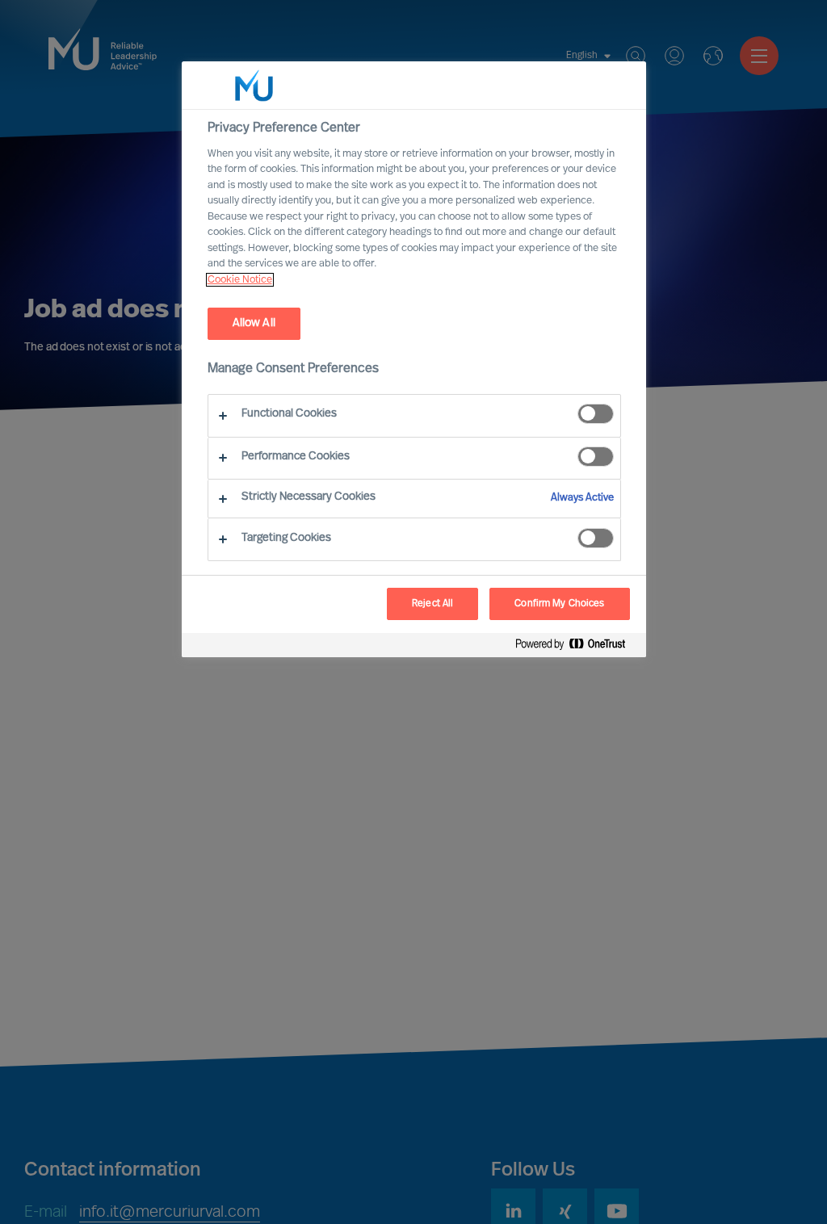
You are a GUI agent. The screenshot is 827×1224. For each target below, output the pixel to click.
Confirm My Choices (559, 604)
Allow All (254, 323)
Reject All (432, 604)
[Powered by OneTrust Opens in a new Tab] (576, 647)
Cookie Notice (240, 280)
